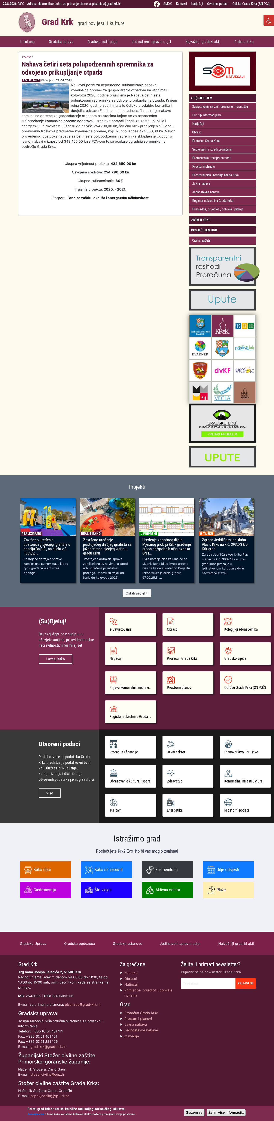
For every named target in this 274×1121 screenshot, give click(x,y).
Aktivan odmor (167, 889)
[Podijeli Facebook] (173, 80)
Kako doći (42, 869)
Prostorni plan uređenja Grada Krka (215, 175)
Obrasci (197, 132)
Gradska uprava (61, 42)
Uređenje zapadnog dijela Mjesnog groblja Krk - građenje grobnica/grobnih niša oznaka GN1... (166, 547)
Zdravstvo (174, 781)
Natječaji (197, 4)
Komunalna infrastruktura (243, 781)
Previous (11, 542)
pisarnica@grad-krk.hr (106, 4)
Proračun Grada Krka (206, 141)
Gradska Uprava (33, 943)
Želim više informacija (226, 1112)
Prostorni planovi (203, 166)
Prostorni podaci (236, 810)
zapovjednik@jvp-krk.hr (49, 1096)
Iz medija (131, 1036)
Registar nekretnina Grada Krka (212, 201)
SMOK (167, 4)
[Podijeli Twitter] (177, 80)
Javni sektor (176, 752)
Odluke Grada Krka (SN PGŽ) (251, 4)
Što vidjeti (103, 889)
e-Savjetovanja (120, 629)
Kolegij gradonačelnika (241, 629)
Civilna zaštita (201, 240)
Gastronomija (44, 889)
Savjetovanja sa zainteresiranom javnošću (220, 107)
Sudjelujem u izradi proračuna (212, 149)
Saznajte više (35, 1114)
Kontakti (181, 4)
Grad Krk (83, 21)
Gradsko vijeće (235, 658)
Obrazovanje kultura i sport (130, 781)
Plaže (221, 889)
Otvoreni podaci (217, 4)
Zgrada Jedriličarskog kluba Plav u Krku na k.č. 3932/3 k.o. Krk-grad (225, 544)
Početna (26, 57)
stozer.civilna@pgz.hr (47, 1074)
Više (49, 793)
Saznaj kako (55, 659)
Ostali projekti (137, 593)
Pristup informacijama (207, 115)
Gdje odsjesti (227, 869)
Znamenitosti (166, 869)
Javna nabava (201, 184)
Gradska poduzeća (79, 943)
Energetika (175, 810)
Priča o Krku (244, 42)
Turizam (116, 810)
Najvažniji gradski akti (202, 42)
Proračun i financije (124, 752)
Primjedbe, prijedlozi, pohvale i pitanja (217, 209)
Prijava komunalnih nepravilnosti (133, 687)
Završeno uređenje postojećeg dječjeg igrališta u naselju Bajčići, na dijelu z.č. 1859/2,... (47, 547)
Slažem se (194, 1112)
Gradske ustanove (127, 943)
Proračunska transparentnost (211, 158)
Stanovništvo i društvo (241, 752)
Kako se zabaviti (108, 869)
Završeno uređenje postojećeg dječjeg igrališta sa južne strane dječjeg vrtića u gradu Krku (107, 547)
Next (262, 542)
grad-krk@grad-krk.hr (48, 1046)
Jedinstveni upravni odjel (151, 42)
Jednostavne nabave (206, 192)
